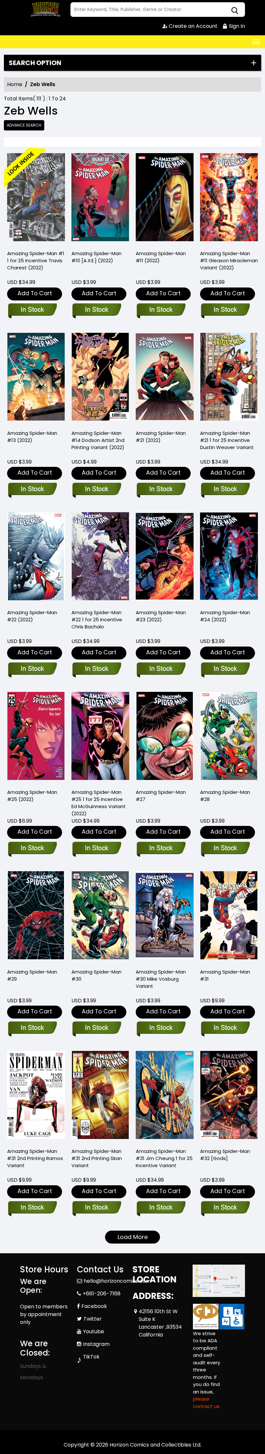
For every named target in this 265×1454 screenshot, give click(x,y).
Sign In (236, 26)
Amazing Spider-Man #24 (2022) (225, 616)
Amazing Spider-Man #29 (32, 975)
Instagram (96, 1344)
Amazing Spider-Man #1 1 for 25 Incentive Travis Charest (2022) (35, 260)
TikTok (91, 1356)
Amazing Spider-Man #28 (225, 796)
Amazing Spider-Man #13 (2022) (32, 437)
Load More (133, 1237)
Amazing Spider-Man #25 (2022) (32, 796)
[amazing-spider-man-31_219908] (229, 917)
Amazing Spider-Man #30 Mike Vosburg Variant (161, 978)
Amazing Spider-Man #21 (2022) (161, 437)
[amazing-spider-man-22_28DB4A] (36, 557)
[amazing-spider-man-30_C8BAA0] (100, 917)
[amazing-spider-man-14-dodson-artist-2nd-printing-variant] (100, 378)
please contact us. (206, 1402)
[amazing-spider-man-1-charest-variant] (36, 198)
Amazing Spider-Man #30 (96, 975)
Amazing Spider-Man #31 (225, 975)
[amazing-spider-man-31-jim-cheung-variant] (165, 1096)
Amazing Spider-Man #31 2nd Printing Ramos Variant (35, 1158)
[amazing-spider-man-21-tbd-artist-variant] (229, 378)
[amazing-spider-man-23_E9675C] (165, 557)
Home (14, 84)
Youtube (93, 1331)
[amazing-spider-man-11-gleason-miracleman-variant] (229, 198)
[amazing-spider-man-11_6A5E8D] (165, 198)
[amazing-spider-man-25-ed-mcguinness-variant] (100, 737)
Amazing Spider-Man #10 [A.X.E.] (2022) (96, 257)
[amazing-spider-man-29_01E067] (36, 917)
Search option (35, 63)
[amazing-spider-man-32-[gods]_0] (229, 1096)
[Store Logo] (44, 9)
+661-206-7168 (102, 1293)
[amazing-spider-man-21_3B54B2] (165, 378)
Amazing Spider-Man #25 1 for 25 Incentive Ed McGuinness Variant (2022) (98, 803)
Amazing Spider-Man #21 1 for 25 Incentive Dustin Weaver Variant (227, 440)
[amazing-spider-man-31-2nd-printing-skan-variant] (100, 1096)
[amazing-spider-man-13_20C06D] (36, 378)
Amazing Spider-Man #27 (161, 796)
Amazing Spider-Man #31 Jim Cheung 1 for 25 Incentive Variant (164, 1158)
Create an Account (192, 26)
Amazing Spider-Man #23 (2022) (161, 616)
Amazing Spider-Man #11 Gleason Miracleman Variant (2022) (229, 260)
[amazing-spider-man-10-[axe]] (100, 198)
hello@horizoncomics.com (117, 1281)
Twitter (92, 1319)
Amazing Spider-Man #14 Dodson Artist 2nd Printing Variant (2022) (97, 440)
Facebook (94, 1306)
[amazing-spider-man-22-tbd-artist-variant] (100, 557)
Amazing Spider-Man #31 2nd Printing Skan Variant (96, 1158)
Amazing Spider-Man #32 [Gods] (225, 1155)
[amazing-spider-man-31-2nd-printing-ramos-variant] (36, 1096)
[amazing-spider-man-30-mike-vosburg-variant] (165, 917)
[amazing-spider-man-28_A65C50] (229, 737)
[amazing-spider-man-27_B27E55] (165, 737)
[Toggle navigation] (256, 41)
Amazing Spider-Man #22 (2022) (32, 616)
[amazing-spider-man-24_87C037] (229, 557)
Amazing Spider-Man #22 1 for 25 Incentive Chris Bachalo (96, 619)
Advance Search (24, 125)
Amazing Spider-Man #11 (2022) (161, 257)
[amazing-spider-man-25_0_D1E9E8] (36, 737)
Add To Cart (34, 293)
